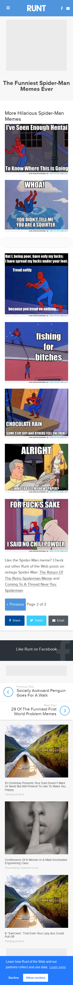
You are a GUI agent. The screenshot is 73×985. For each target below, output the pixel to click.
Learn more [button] (57, 967)
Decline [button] (14, 977)
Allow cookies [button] (35, 977)
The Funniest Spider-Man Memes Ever (36, 86)
